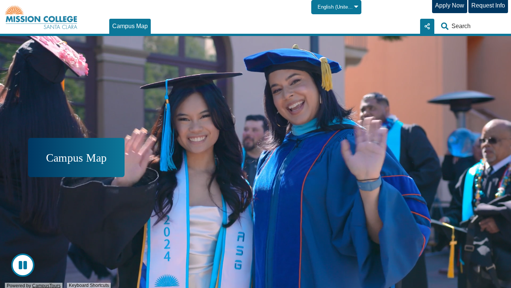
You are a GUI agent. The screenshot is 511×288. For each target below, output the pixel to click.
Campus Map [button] (76, 158)
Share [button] (427, 26)
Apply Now (449, 5)
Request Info (488, 5)
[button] (130, 26)
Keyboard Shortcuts (89, 285)
